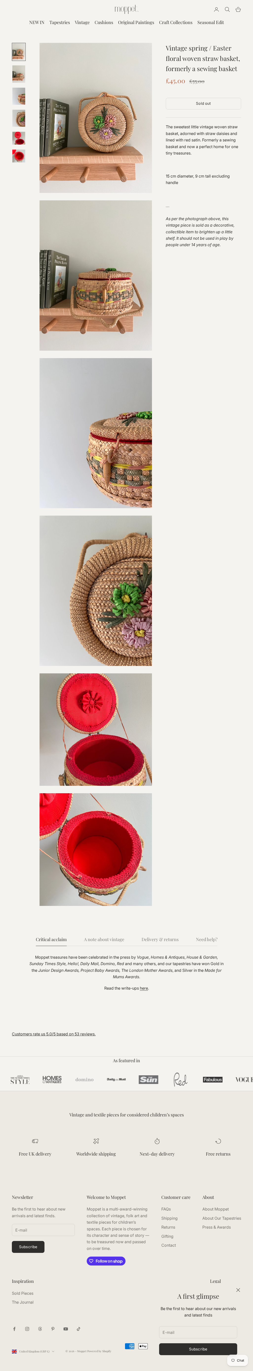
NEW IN (36, 22)
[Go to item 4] (19, 118)
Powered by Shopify (99, 1351)
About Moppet (215, 1209)
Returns (168, 1227)
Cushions (104, 22)
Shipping (169, 1218)
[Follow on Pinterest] (52, 1328)
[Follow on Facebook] (14, 1328)
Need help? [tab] (206, 939)
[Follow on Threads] (40, 1328)
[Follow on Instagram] (27, 1328)
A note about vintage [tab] (104, 939)
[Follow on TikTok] (78, 1328)
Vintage (82, 22)
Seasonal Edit (210, 22)
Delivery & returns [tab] (160, 939)
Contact (168, 1245)
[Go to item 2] (19, 74)
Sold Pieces (22, 1293)
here (144, 988)
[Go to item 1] (19, 52)
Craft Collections (175, 22)
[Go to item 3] (19, 96)
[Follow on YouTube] (65, 1328)
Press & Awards (216, 1227)
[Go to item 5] (19, 138)
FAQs (166, 1209)
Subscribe (198, 1349)
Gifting (167, 1236)
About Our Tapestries (221, 1218)
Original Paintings (136, 22)
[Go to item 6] (19, 156)
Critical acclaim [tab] (51, 939)
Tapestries (59, 22)
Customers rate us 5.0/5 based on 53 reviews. (54, 1033)
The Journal (23, 1302)
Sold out (203, 103)
